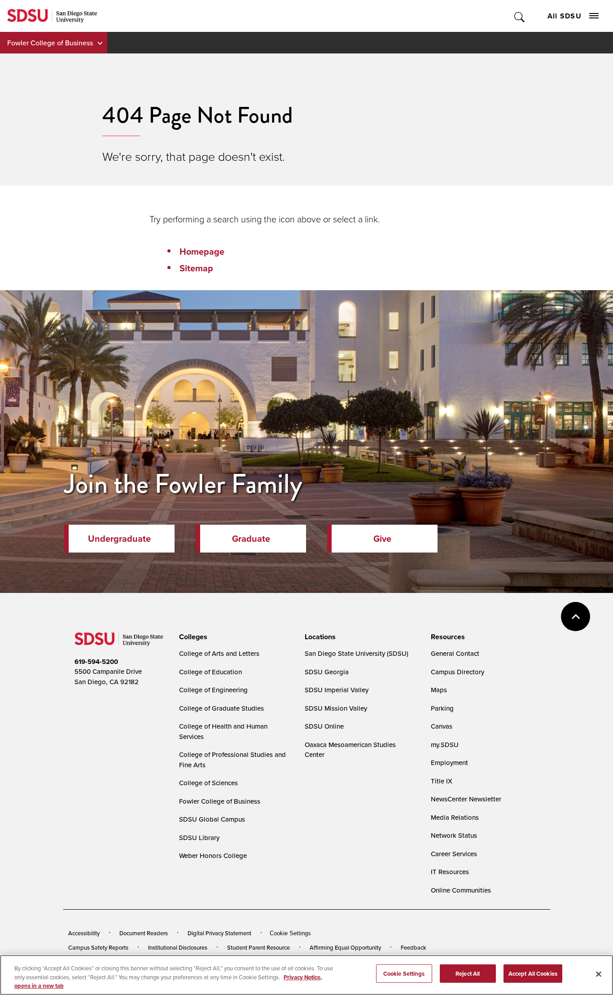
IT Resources (450, 871)
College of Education (210, 672)
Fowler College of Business (50, 43)
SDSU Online (324, 726)
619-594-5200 (96, 662)
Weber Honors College (213, 855)
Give (382, 538)
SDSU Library (199, 837)
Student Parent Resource (258, 947)
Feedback (413, 947)
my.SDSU (445, 744)
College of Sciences (208, 782)
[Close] (599, 974)
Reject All (467, 973)
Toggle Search (520, 16)
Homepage (202, 251)
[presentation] (191, 637)
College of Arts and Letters (219, 653)
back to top (575, 616)
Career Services (454, 853)
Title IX (441, 781)
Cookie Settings (290, 933)
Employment (449, 762)
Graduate (251, 538)
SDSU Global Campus (212, 819)
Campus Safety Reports (98, 947)
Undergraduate (119, 538)
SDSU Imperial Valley (336, 689)
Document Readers (143, 933)
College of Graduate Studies (221, 708)
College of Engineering (213, 689)
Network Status (454, 835)
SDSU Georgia (327, 672)
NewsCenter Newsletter (466, 799)
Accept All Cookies (532, 973)
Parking (442, 708)
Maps (439, 689)
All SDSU (564, 16)
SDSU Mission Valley (336, 708)
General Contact (455, 653)
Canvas (441, 726)
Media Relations (455, 817)
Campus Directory (457, 672)
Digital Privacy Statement (219, 933)
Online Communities (461, 890)
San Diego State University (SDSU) (356, 653)
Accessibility (84, 933)
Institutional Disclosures (177, 947)
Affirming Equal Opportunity (345, 947)
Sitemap (196, 268)
